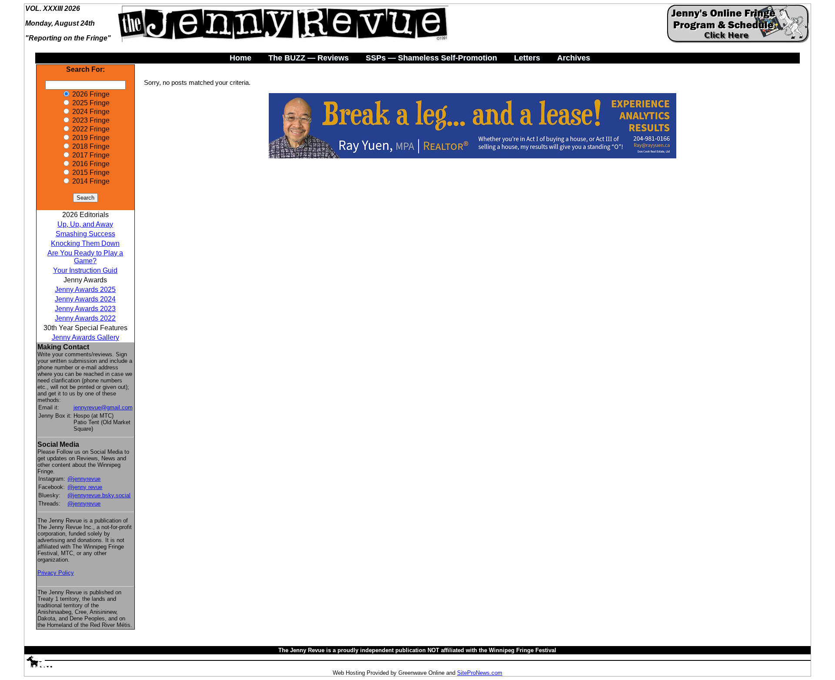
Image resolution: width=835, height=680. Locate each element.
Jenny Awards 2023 (85, 308)
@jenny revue (84, 487)
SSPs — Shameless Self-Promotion (431, 58)
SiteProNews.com (479, 673)
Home (240, 58)
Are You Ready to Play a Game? (85, 257)
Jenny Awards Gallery (85, 337)
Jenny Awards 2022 (85, 318)
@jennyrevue (83, 479)
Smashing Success (85, 234)
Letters (527, 58)
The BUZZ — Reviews (308, 58)
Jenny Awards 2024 (85, 299)
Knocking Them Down (85, 243)
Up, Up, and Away (85, 224)
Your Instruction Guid (85, 270)
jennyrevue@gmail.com (103, 407)
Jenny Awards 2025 (85, 289)
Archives (573, 58)
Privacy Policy (55, 572)
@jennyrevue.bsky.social (98, 495)
